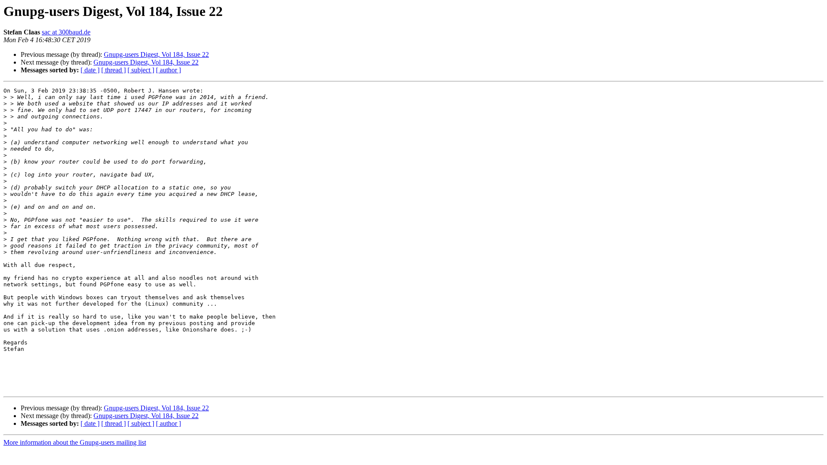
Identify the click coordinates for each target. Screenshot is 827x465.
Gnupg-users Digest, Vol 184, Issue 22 (156, 54)
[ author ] (168, 70)
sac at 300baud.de (66, 32)
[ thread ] (113, 70)
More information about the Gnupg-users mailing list (74, 442)
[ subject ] (140, 70)
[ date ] (90, 70)
